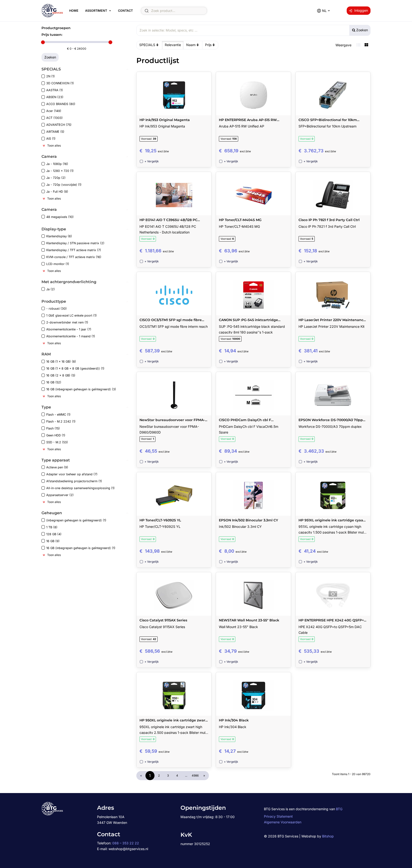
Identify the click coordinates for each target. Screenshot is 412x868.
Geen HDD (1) (55, 435)
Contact (125, 10)
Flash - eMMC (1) (58, 414)
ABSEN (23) (54, 97)
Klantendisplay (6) (59, 236)
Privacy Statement (278, 816)
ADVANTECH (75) (59, 125)
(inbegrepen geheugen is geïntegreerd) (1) (76, 520)
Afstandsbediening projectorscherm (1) (74, 481)
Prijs (208, 45)
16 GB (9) (53, 541)
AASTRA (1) (54, 90)
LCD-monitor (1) (57, 264)
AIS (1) (51, 138)
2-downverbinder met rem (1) (67, 322)
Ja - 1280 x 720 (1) (60, 171)
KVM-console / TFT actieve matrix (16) (73, 257)
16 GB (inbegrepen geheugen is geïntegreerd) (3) (81, 389)
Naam (191, 45)
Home (73, 10)
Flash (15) (53, 428)
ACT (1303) (54, 118)
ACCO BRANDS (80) (60, 104)
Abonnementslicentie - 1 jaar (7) (68, 329)
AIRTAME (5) (55, 131)
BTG (339, 809)
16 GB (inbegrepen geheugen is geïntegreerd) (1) (80, 548)
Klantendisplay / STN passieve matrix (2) (75, 243)
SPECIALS (147, 45)
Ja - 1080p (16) (57, 164)
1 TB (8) (51, 527)
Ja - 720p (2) (56, 178)
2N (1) (50, 76)
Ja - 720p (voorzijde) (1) (64, 184)
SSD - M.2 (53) (57, 442)
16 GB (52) (53, 382)
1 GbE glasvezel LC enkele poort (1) (71, 315)
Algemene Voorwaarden (282, 822)
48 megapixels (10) (60, 217)
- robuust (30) (56, 308)
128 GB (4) (54, 534)
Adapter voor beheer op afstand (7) (72, 474)
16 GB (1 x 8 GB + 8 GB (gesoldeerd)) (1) (75, 368)
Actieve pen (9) (57, 467)
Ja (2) (50, 289)
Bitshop (328, 836)
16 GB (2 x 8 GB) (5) (60, 375)
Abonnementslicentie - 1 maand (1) (70, 336)
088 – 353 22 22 (125, 843)
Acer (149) (53, 111)
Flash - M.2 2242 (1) (61, 421)
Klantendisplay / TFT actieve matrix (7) (73, 250)
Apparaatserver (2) (60, 495)
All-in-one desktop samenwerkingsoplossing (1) (80, 488)
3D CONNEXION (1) (60, 83)
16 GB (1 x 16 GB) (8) (61, 361)
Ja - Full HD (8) (57, 191)
